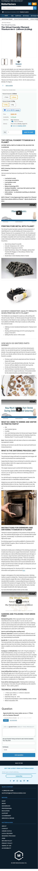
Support (5, 813)
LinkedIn (20, 780)
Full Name (5, 747)
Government (6, 815)
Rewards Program (8, 836)
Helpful (6, 720)
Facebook (10, 780)
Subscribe (19, 776)
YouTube (27, 780)
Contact (5, 828)
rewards (17, 110)
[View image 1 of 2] (4, 62)
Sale (12, 15)
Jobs (3, 838)
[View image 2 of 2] (11, 62)
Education (5, 811)
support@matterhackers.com (14, 793)
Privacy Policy (7, 843)
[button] (19, 12)
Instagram (17, 780)
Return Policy (7, 841)
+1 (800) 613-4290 (7, 790)
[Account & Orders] (29, 3)
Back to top (19, 763)
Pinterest (24, 780)
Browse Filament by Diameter (21, 19)
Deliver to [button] (19, 126)
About (4, 826)
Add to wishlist (9, 85)
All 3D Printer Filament (7, 19)
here (24, 570)
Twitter (13, 780)
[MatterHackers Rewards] (5, 110)
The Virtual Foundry (8, 25)
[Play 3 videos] (18, 62)
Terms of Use (6, 845)
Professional (7, 808)
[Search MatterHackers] (35, 8)
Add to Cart (28, 132)
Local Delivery (7, 833)
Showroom (6, 806)
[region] (19, 45)
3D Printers (26, 15)
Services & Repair (8, 818)
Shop (3, 801)
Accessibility (6, 848)
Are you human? (18, 739)
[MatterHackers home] (8, 4)
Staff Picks (18, 15)
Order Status (7, 831)
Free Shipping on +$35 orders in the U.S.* (12, 1)
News (4, 803)
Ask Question (19, 755)
